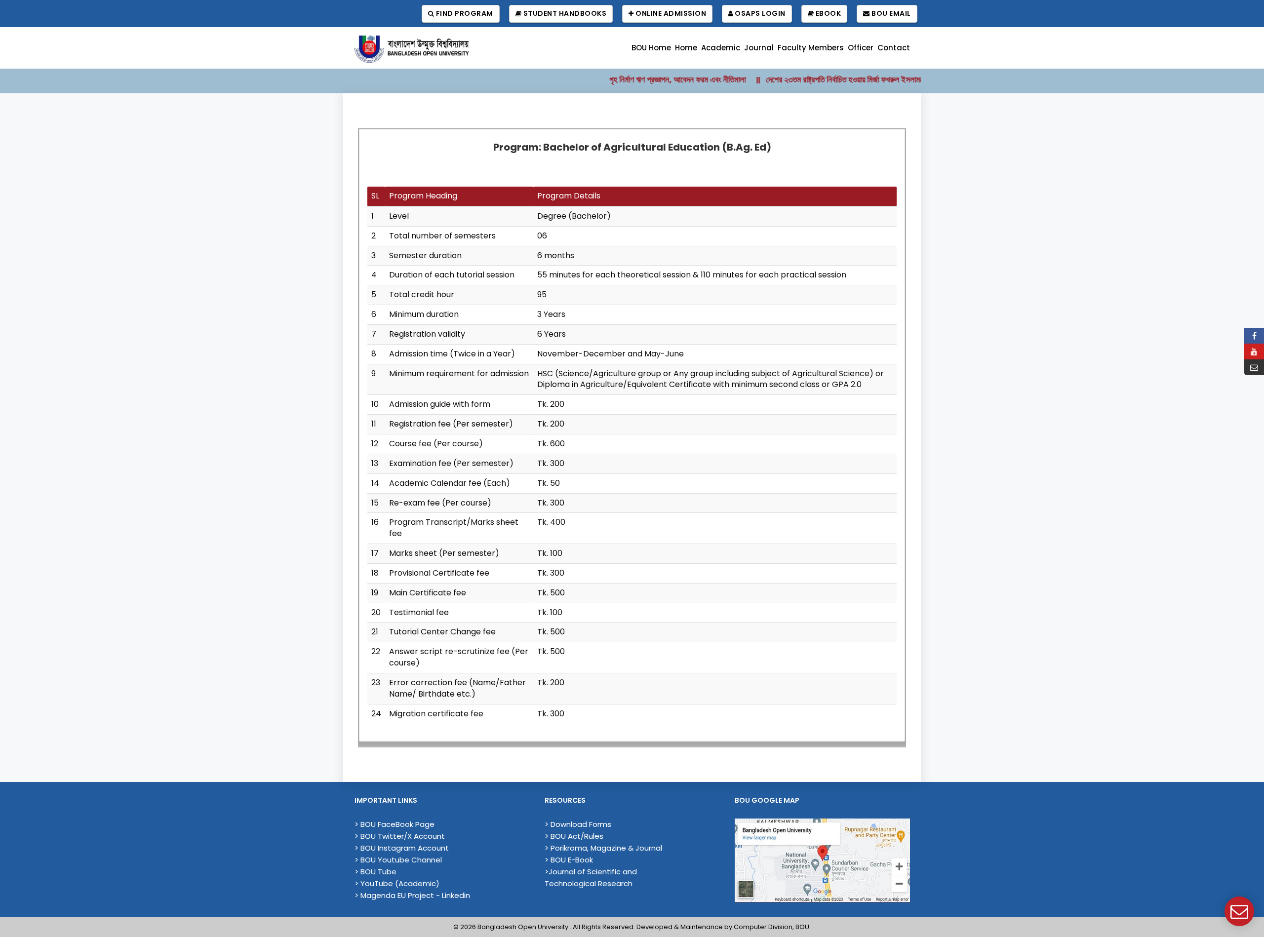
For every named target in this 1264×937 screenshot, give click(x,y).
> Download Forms (578, 824)
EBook (827, 13)
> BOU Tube (375, 871)
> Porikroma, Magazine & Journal (603, 848)
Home (686, 47)
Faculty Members (811, 47)
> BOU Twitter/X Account (400, 836)
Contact (893, 47)
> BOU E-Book (569, 860)
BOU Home (651, 47)
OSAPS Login (759, 13)
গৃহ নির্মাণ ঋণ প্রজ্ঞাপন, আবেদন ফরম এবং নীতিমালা (656, 79)
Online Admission (670, 13)
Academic (720, 47)
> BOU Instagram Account (402, 848)
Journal (759, 47)
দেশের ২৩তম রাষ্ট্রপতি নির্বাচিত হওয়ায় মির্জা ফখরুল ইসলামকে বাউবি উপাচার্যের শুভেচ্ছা (856, 79)
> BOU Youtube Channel (398, 860)
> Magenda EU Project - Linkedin (412, 895)
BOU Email (890, 13)
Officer (860, 47)
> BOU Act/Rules (574, 836)
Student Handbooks (563, 13)
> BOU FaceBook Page (394, 824)
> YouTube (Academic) (397, 883)
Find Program (463, 13)
